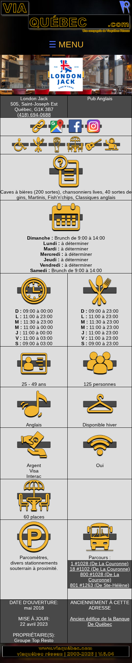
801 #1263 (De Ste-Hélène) (99, 585)
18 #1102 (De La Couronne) (100, 569)
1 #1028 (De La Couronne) (100, 563)
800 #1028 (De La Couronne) (99, 577)
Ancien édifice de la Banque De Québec (100, 621)
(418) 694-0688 (34, 114)
